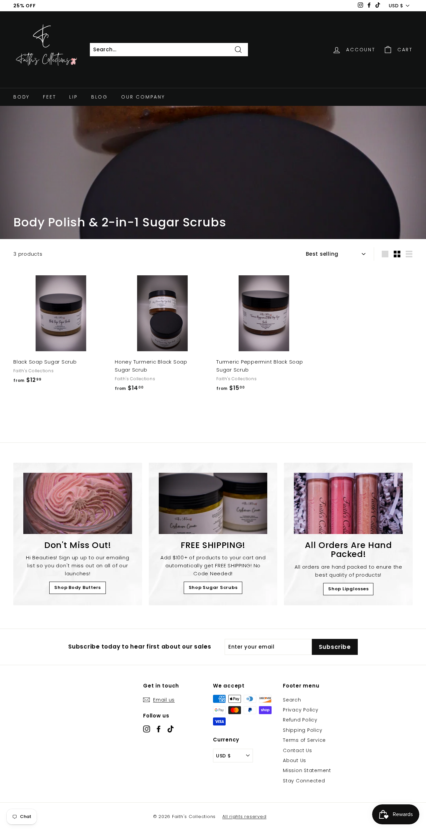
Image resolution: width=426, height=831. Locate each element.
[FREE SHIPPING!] (213, 503)
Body (21, 97)
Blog (99, 97)
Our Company (143, 97)
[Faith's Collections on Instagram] (146, 728)
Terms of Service (304, 740)
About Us (294, 760)
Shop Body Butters (77, 587)
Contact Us (297, 750)
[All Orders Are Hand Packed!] (348, 503)
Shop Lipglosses (348, 589)
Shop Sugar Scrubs (213, 587)
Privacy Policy (301, 709)
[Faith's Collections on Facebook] (158, 728)
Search (292, 699)
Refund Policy (300, 719)
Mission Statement (307, 770)
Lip (73, 97)
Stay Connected (304, 780)
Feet (49, 97)
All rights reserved (244, 816)
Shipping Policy (302, 730)
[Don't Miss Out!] (77, 503)
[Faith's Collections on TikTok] (170, 728)
